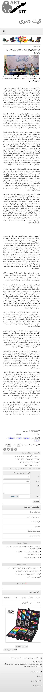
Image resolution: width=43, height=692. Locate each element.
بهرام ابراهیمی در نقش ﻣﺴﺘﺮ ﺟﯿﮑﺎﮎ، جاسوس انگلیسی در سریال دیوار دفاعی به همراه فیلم (23, 547)
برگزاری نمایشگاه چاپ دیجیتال (33, 554)
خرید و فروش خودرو (33, 517)
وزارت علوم (14, 188)
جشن (38, 597)
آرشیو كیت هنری (37, 685)
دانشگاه (37, 238)
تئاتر (31, 602)
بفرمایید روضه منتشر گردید (33, 577)
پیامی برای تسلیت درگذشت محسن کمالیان (29, 462)
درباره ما (39, 676)
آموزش (5, 97)
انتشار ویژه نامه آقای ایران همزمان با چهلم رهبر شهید (27, 456)
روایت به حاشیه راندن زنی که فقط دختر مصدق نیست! (26, 459)
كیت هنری (30, 21)
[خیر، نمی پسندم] (9, 445)
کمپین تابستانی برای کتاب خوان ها (31, 465)
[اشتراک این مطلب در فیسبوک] (12, 449)
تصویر (23, 597)
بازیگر (30, 597)
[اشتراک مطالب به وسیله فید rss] (4, 449)
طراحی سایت (35, 521)
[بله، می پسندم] (18, 445)
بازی (38, 602)
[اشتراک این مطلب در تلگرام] (15, 449)
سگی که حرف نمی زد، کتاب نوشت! (32, 558)
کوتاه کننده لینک (35, 536)
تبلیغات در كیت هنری (36, 681)
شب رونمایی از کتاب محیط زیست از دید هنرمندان (28, 551)
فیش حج (37, 526)
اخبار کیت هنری (20, 646)
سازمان (34, 414)
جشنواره (7, 597)
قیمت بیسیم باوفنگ (34, 531)
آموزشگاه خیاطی (34, 512)
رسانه (15, 116)
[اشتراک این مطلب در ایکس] (8, 449)
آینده (19, 438)
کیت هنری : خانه (9, 650)
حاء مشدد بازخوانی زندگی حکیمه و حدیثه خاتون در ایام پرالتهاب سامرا (24, 568)
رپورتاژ (15, 597)
